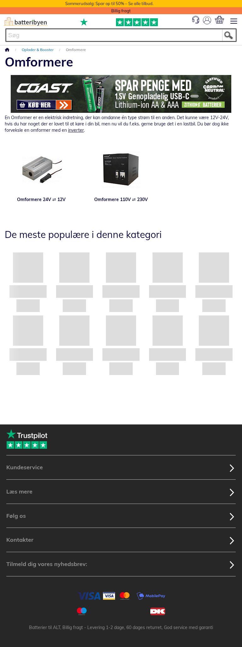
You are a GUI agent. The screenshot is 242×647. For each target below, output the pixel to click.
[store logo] (26, 21)
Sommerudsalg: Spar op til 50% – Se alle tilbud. (109, 3)
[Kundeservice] (195, 22)
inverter (76, 130)
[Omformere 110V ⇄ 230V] (121, 169)
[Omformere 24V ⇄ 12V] (41, 169)
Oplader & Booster (38, 49)
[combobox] (121, 35)
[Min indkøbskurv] (219, 20)
